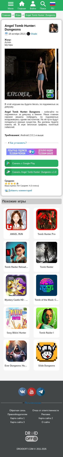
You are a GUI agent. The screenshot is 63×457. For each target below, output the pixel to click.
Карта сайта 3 (17, 422)
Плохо (6, 183)
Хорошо (11, 183)
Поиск (43, 8)
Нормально (9, 183)
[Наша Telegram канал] (40, 395)
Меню (11, 8)
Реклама (45, 414)
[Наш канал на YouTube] (31, 395)
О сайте (46, 422)
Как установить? (18, 143)
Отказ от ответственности (45, 410)
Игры (17, 15)
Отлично (17, 183)
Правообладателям (17, 414)
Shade (34, 34)
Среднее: (9, 181)
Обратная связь (17, 410)
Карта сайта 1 (17, 418)
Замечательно (14, 183)
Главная (22, 8)
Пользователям (33, 403)
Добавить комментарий (20, 190)
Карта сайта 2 (46, 418)
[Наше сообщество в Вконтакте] (22, 395)
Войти (33, 8)
